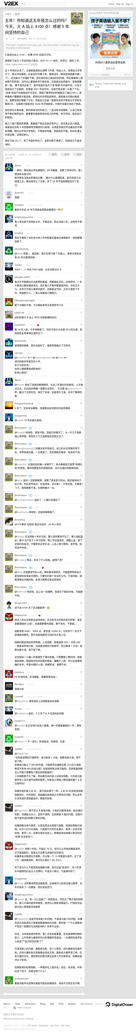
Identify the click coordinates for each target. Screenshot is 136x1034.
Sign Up (120, 3)
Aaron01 (19, 192)
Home (111, 3)
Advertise (30, 1003)
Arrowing (20, 519)
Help (17, 1003)
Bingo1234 (21, 603)
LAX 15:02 (54, 1025)
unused (19, 696)
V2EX (8, 14)
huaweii (19, 205)
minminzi (106, 74)
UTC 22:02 (32, 1025)
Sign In (129, 3)
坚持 (78, 154)
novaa (18, 264)
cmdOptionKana (25, 499)
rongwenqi (21, 415)
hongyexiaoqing (24, 403)
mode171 (20, 720)
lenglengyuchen (24, 217)
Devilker (19, 684)
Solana (72, 1003)
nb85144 (19, 312)
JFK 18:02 (65, 1025)
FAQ (61, 1003)
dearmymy (20, 340)
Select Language (23, 1007)
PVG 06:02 (43, 1025)
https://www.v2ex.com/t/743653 (21, 64)
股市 (54, 154)
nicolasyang (22, 248)
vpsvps (19, 352)
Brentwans (22, 38)
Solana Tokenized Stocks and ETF (110, 85)
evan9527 (20, 324)
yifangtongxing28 (25, 300)
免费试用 (110, 68)
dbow (18, 165)
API (52, 1003)
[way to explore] (11, 4)
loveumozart (22, 978)
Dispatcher (21, 615)
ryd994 (18, 749)
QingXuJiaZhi (22, 277)
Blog (42, 1003)
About (6, 1003)
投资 (17, 14)
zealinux (19, 672)
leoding (19, 233)
